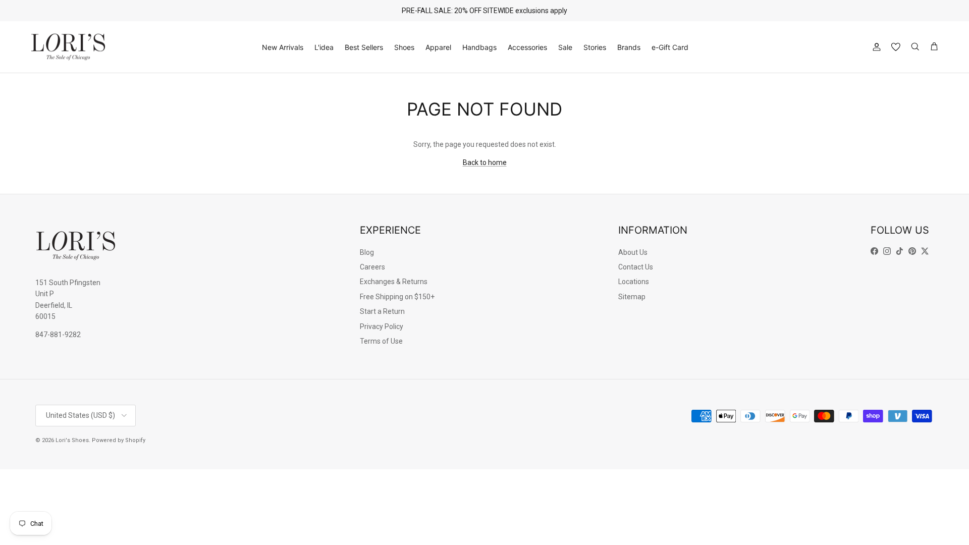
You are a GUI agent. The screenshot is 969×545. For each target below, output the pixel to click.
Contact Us (635, 267)
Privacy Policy (381, 326)
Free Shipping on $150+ (397, 297)
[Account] (874, 46)
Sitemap (631, 297)
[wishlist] (895, 47)
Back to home (485, 162)
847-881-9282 (58, 335)
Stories (594, 47)
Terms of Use (381, 341)
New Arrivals (282, 47)
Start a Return (382, 311)
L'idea (324, 47)
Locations (633, 282)
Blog (367, 252)
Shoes (404, 47)
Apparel (438, 47)
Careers (372, 267)
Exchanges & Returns (393, 282)
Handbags (479, 47)
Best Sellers (364, 47)
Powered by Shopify (118, 440)
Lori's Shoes (72, 440)
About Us (633, 252)
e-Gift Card (670, 47)
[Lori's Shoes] (68, 47)
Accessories (527, 47)
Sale (565, 47)
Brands (628, 47)
